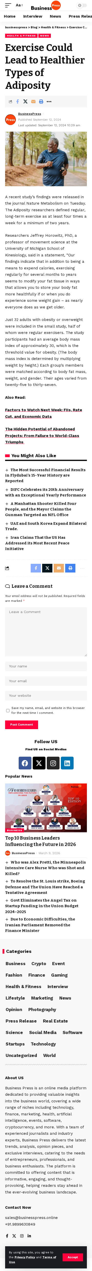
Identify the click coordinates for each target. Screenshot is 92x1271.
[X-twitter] (39, 763)
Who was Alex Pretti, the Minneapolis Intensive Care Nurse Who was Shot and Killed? (45, 868)
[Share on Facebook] (17, 101)
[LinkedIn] (29, 1236)
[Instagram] (53, 763)
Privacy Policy (25, 1257)
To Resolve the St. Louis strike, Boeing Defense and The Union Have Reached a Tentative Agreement (45, 887)
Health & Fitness (21, 35)
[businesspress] (46, 5)
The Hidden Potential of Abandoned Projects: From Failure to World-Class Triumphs (42, 435)
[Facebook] (25, 763)
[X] (14, 1236)
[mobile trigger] (9, 5)
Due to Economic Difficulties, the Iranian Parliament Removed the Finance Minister (40, 925)
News (44, 35)
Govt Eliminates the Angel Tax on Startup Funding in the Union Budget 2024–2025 (41, 906)
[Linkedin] (67, 763)
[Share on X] (25, 101)
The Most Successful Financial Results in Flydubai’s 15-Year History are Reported (45, 475)
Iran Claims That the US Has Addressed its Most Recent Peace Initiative (37, 543)
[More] (49, 101)
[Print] (41, 101)
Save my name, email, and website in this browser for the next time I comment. (48, 710)
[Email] (33, 101)
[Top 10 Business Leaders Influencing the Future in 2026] (46, 807)
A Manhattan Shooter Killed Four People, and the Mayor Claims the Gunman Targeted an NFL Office (40, 509)
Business (14, 830)
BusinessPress (29, 114)
